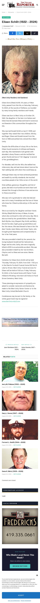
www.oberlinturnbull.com (11, 301)
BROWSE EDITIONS (20, 566)
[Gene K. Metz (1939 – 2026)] (20, 458)
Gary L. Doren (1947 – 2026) (12, 413)
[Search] (37, 5)
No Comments (33, 26)
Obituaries (6, 17)
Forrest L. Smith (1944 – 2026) (13, 442)
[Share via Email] (27, 33)
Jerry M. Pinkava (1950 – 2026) (13, 384)
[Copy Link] (34, 33)
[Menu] (3, 5)
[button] (37, 575)
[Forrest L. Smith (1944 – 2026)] (20, 429)
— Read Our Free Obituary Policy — (20, 39)
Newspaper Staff (8, 26)
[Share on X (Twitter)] (19, 33)
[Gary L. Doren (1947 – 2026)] (20, 400)
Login (4, 496)
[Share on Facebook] (12, 33)
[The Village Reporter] (21, 5)
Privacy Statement (26, 600)
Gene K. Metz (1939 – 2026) (12, 471)
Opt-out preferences (14, 600)
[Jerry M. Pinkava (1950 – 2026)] (20, 371)
